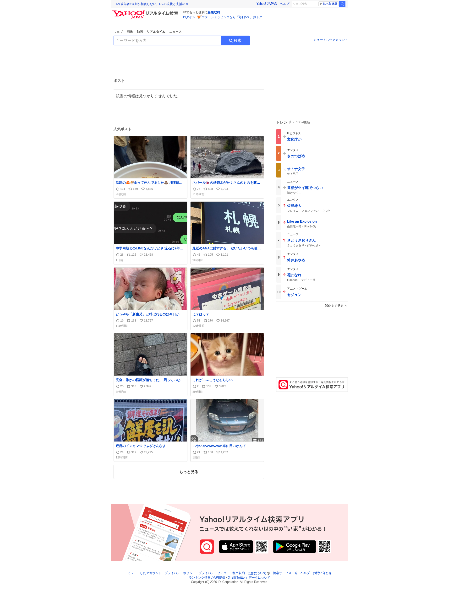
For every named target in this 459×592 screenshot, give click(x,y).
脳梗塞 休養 (330, 3)
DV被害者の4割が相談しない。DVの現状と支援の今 (152, 4)
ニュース (175, 31)
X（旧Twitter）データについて (249, 577)
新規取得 (214, 12)
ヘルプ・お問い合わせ (316, 573)
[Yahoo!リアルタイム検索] (145, 12)
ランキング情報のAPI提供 (207, 577)
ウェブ (118, 31)
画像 (130, 31)
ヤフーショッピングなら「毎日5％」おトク (232, 17)
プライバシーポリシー (180, 573)
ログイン (189, 17)
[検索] (342, 4)
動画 (140, 31)
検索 (237, 40)
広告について (257, 573)
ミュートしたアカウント (331, 40)
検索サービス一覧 (285, 573)
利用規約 (238, 573)
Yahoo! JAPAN (267, 3)
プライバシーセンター (214, 573)
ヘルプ (284, 3)
